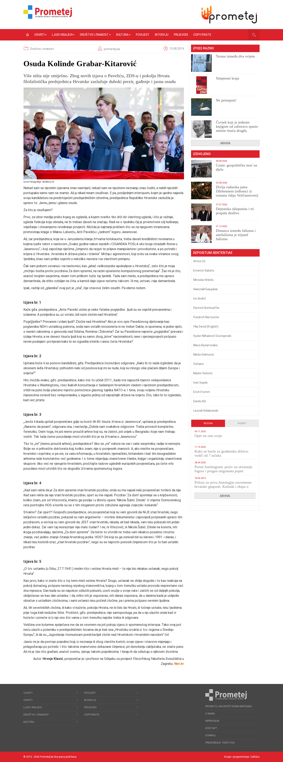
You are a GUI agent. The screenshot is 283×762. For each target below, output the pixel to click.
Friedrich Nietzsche (206, 317)
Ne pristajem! (226, 100)
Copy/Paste (202, 34)
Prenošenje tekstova (220, 742)
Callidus (255, 756)
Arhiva (225, 143)
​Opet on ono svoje (208, 436)
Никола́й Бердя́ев (205, 289)
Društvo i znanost (94, 34)
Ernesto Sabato (203, 270)
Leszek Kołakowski (205, 410)
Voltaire (198, 364)
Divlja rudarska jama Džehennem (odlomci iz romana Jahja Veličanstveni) (237, 191)
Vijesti (242, 423)
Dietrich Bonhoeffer (206, 307)
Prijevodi (181, 34)
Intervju (161, 34)
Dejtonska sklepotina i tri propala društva (235, 211)
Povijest (143, 34)
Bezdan (208, 423)
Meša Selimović (203, 354)
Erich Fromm (201, 392)
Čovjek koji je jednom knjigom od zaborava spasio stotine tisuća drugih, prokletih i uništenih (237, 128)
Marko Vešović (203, 373)
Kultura (122, 34)
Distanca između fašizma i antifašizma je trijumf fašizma (236, 235)
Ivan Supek (200, 382)
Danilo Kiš (199, 401)
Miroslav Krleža (203, 279)
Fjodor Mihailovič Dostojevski (212, 336)
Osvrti (39, 34)
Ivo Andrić (199, 298)
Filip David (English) (205, 326)
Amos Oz (199, 261)
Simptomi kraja (227, 78)
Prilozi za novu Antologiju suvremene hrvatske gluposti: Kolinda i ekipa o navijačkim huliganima (223, 486)
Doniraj (210, 735)
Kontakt (211, 728)
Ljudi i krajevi (62, 34)
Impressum (212, 720)
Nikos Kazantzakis (205, 345)
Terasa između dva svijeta (235, 56)
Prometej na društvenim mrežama (228, 706)
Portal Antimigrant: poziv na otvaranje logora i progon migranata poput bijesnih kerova (223, 471)
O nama (210, 713)
